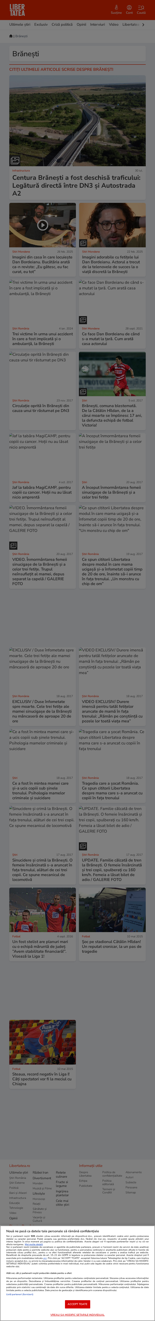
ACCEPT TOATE (78, 1304)
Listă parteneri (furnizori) (19, 1294)
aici (45, 1258)
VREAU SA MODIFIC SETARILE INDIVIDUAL (77, 1315)
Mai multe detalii (34, 1244)
